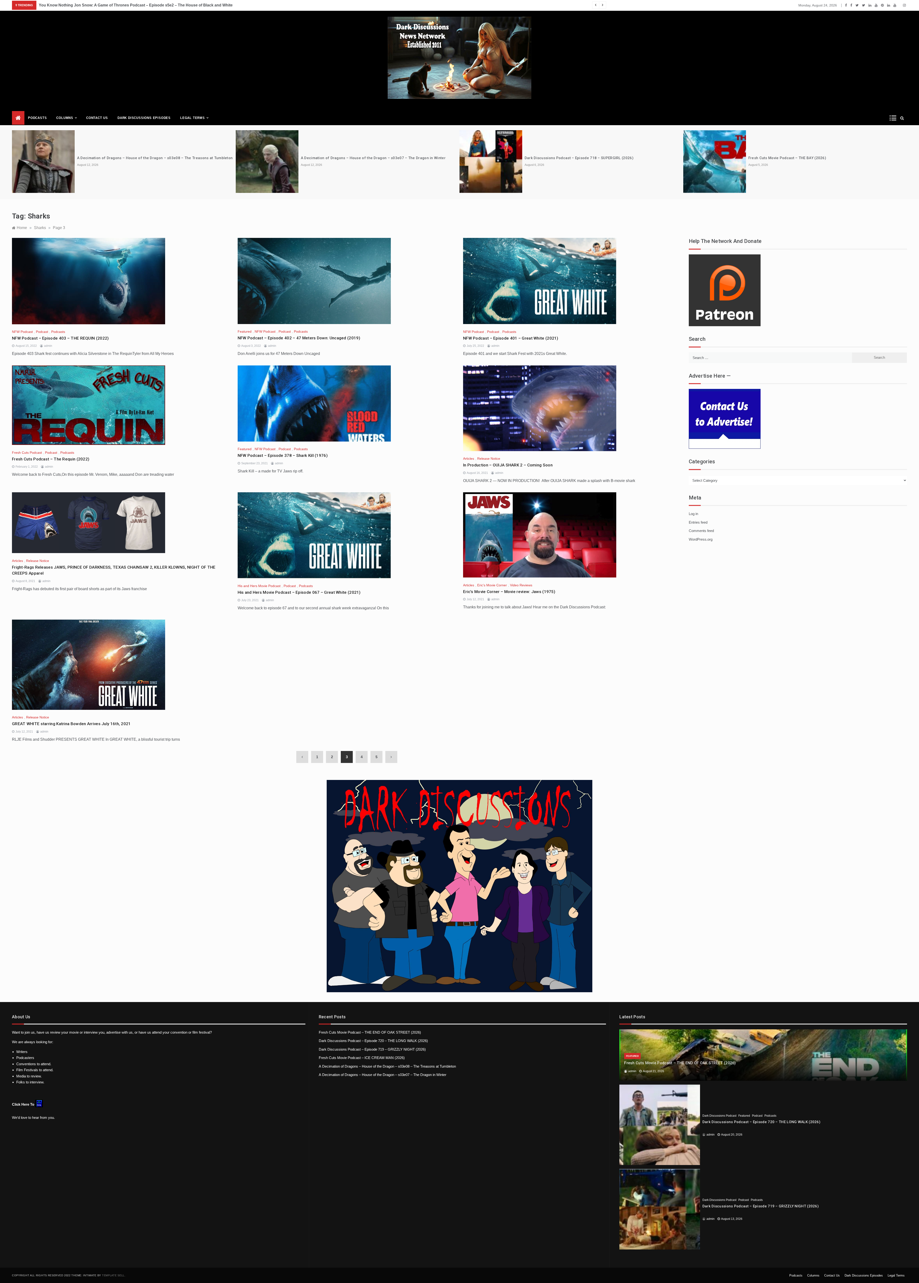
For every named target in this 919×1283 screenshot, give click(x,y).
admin (48, 345)
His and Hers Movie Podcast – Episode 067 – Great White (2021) (299, 592)
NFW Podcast (22, 332)
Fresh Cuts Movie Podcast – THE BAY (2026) (787, 158)
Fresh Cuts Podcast (27, 452)
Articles (468, 458)
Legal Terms (192, 118)
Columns (64, 118)
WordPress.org (700, 539)
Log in (693, 514)
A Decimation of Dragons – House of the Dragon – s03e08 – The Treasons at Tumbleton (155, 158)
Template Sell (113, 1275)
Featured (245, 331)
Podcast (42, 332)
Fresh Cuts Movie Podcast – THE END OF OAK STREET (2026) (370, 1032)
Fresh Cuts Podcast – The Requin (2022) (50, 459)
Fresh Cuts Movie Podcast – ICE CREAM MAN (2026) (362, 1058)
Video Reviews (521, 585)
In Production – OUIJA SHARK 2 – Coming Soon (508, 465)
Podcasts (37, 118)
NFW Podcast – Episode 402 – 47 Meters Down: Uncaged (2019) (299, 338)
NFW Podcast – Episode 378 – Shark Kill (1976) (283, 455)
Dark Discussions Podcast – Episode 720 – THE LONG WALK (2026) (373, 1041)
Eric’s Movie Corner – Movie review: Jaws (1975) (509, 591)
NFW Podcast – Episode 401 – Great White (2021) (510, 338)
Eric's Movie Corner (492, 585)
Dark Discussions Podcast (719, 1115)
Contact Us (97, 118)
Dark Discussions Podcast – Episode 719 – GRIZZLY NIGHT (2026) (372, 1049)
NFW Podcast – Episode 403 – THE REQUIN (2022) (60, 338)
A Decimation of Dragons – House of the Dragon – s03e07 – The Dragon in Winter (373, 158)
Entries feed (698, 522)
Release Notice (488, 458)
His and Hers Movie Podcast (259, 586)
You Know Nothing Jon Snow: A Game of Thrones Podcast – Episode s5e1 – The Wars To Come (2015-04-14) (137, 5)
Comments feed (701, 531)
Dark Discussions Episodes (144, 118)
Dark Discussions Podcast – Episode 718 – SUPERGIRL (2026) (579, 158)
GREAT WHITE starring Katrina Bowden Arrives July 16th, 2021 (71, 723)
